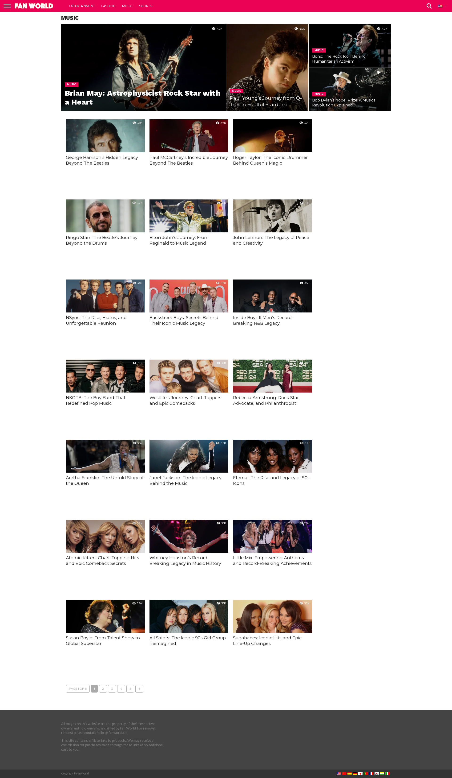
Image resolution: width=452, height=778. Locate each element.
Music (127, 6)
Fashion (108, 6)
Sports (145, 6)
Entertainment (82, 6)
